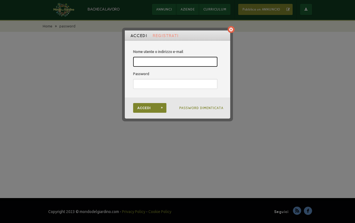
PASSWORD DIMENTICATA (201, 108)
